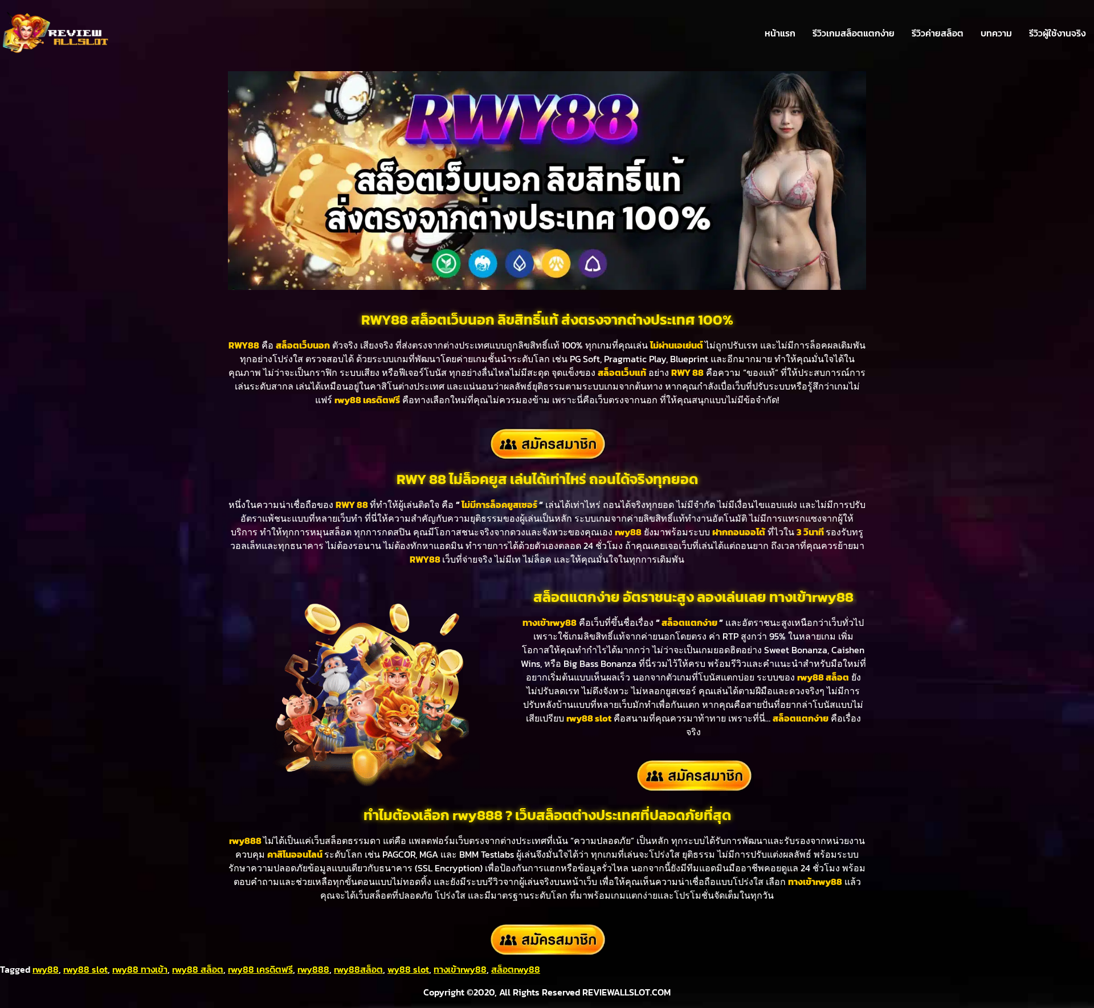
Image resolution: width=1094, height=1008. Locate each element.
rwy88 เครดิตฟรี (260, 969)
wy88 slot (408, 969)
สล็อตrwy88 (515, 969)
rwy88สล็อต (358, 969)
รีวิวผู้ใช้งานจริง (1057, 33)
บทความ (996, 33)
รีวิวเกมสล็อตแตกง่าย (854, 33)
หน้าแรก (780, 33)
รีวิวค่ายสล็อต (938, 33)
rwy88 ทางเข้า (140, 969)
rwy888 (313, 969)
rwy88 (45, 969)
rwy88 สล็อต (197, 969)
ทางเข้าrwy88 (460, 969)
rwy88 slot (85, 969)
